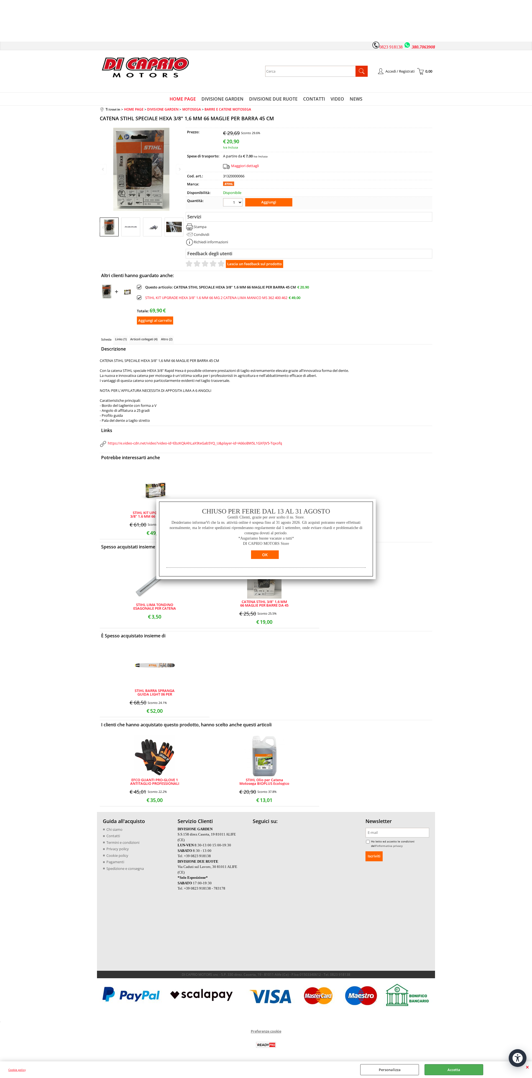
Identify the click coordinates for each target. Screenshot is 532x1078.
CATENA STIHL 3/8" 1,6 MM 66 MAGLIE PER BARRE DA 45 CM (264, 603)
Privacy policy (117, 848)
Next (179, 227)
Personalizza (390, 1069)
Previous (103, 227)
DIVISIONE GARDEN (222, 99)
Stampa (200, 226)
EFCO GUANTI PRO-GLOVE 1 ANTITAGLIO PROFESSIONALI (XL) (154, 781)
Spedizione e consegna (125, 868)
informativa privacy (390, 846)
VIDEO (337, 99)
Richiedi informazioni (211, 241)
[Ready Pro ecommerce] (266, 1045)
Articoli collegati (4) (143, 339)
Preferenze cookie (266, 1031)
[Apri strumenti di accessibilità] (517, 1058)
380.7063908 (423, 47)
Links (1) (121, 339)
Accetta (453, 1069)
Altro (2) (166, 339)
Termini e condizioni (122, 842)
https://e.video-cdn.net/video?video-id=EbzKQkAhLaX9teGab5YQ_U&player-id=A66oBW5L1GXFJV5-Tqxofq (195, 443)
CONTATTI (314, 99)
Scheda (106, 339)
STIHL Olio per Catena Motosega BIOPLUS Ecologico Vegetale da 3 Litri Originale (264, 781)
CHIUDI (527, 1067)
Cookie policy (17, 1070)
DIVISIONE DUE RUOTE (273, 99)
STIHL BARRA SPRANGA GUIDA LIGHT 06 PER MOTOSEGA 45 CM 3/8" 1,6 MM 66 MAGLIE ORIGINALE (154, 692)
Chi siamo (114, 829)
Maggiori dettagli (245, 165)
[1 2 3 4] (233, 203)
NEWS (356, 99)
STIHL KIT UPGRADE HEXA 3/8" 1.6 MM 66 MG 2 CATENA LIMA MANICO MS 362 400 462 (216, 297)
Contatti (113, 835)
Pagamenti (115, 861)
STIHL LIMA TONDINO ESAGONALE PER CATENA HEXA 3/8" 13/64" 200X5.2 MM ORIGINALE (154, 606)
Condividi (201, 234)
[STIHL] (228, 184)
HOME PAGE (183, 99)
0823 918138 (391, 47)
